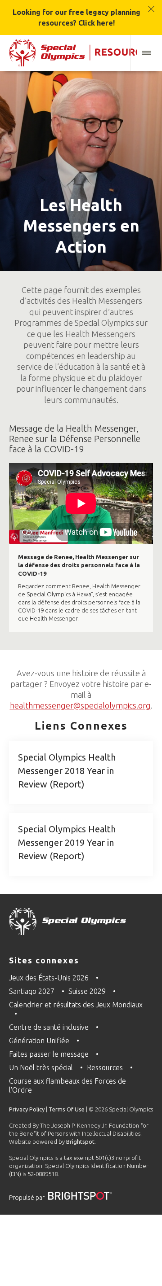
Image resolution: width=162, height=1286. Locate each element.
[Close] (151, 4)
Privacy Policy (27, 1109)
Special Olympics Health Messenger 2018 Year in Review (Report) (67, 770)
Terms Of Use (67, 1109)
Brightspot (80, 1141)
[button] (146, 53)
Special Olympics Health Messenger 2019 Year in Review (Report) (67, 842)
